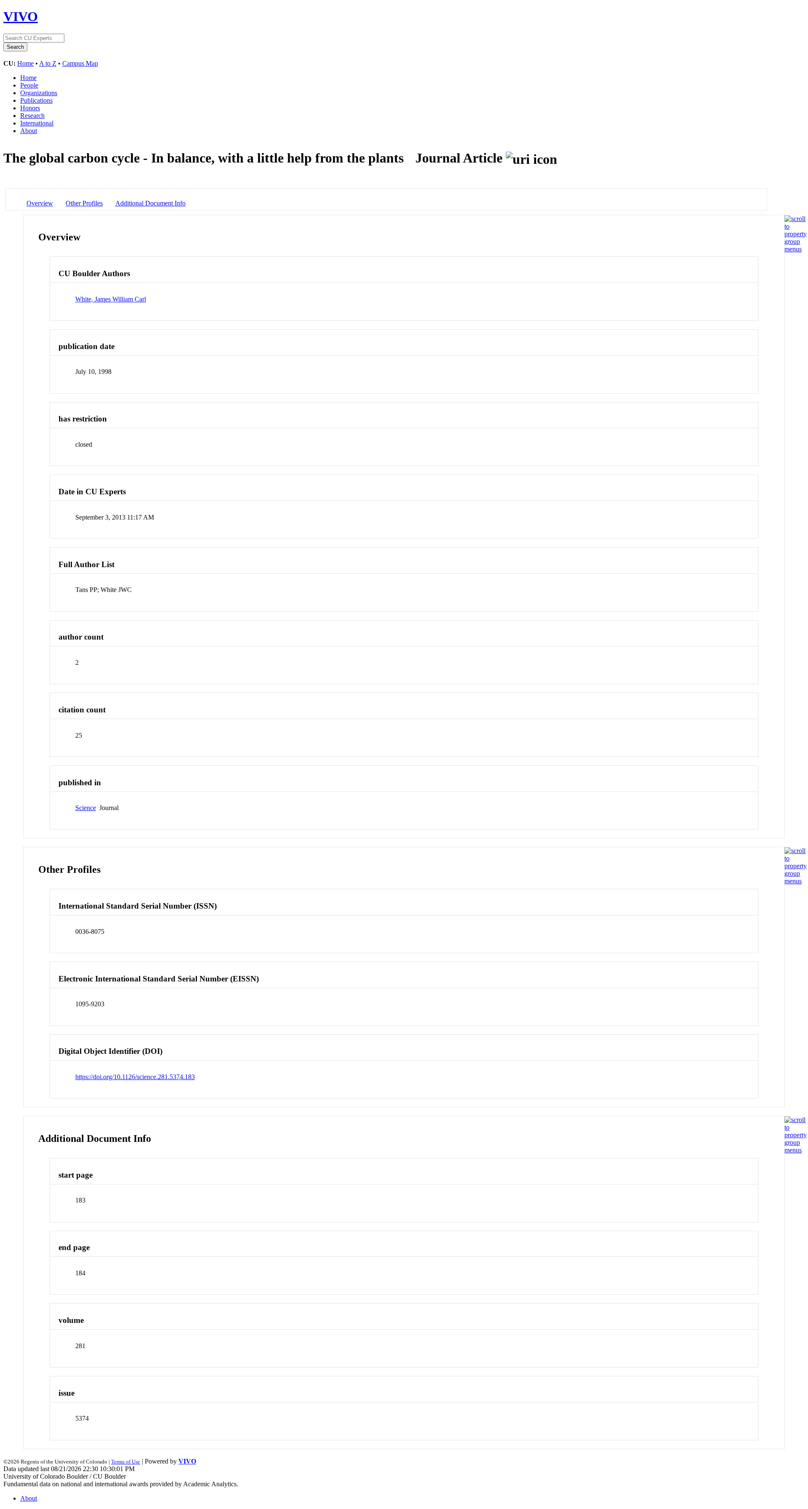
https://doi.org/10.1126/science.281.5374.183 (135, 1076)
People (29, 85)
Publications (36, 100)
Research (32, 115)
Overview (40, 203)
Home (25, 63)
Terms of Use (125, 1461)
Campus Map (80, 63)
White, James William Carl (110, 299)
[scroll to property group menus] (795, 249)
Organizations (38, 92)
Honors (30, 108)
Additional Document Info (150, 203)
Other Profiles (84, 203)
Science (85, 807)
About (28, 130)
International (36, 123)
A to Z (47, 63)
